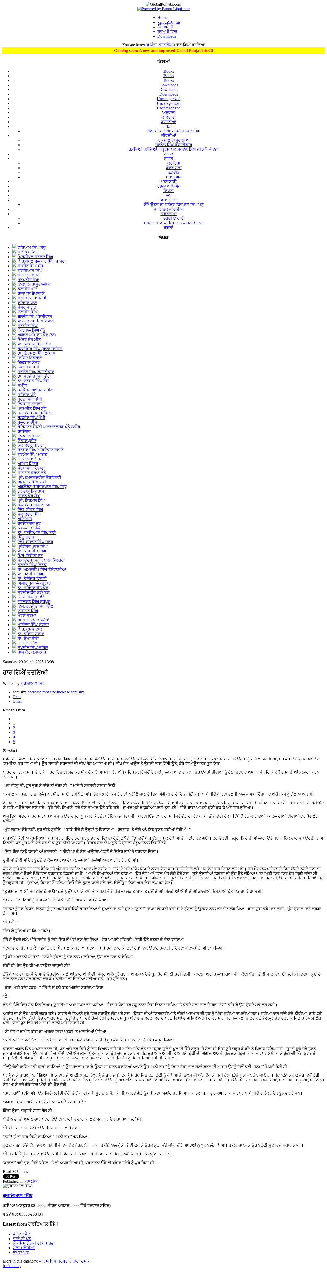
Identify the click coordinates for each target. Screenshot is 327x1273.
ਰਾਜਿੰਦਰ (24, 431)
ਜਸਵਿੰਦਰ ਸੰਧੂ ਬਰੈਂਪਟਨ (35, 413)
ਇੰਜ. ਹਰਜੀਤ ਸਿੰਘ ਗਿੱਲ (35, 606)
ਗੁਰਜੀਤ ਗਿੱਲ (27, 643)
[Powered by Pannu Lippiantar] (163, 9)
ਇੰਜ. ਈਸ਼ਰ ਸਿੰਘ (30, 509)
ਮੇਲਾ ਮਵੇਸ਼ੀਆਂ (24, 1248)
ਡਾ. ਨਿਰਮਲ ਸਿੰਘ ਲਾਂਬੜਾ (36, 353)
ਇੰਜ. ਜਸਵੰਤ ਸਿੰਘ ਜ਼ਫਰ (35, 542)
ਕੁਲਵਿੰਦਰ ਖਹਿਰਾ (31, 445)
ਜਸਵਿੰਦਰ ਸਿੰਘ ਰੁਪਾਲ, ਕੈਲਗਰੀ (41, 560)
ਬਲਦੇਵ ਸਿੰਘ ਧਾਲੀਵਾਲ (35, 316)
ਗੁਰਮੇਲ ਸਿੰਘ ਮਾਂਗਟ (32, 454)
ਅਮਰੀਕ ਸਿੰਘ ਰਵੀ (32, 482)
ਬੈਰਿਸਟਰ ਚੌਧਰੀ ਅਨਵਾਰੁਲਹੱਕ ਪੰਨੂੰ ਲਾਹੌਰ (49, 427)
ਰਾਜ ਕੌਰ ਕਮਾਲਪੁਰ (32, 652)
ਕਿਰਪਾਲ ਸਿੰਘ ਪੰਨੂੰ (31, 330)
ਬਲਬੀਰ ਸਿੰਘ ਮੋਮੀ (31, 417)
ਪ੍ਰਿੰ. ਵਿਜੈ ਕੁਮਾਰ (30, 555)
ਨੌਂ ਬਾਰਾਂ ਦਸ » (79, 1261)
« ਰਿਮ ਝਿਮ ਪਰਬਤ (53, 1261)
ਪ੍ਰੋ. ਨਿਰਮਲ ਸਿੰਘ (31, 500)
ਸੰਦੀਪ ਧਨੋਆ (28, 252)
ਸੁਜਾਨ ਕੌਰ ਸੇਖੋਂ (29, 496)
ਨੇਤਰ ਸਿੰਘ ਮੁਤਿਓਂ (31, 597)
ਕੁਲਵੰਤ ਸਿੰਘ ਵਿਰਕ (32, 565)
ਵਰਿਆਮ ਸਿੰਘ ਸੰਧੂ (32, 247)
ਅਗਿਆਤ (25, 519)
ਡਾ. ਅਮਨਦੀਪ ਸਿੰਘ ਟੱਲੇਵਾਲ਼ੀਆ (42, 569)
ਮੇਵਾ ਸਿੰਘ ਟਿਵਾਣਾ (31, 468)
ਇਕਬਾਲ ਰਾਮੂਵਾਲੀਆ (34, 284)
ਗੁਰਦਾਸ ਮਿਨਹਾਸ (31, 491)
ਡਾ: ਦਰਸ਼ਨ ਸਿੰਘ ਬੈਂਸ (33, 381)
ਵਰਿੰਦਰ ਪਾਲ (27, 302)
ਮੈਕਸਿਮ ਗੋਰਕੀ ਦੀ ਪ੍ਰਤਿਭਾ (34, 1243)
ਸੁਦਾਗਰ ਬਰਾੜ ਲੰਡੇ (32, 473)
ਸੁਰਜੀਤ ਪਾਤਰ (28, 275)
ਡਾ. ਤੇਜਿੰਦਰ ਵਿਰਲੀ (32, 578)
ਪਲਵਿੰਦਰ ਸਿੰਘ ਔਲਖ (34, 505)
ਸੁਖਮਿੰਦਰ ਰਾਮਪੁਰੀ (32, 298)
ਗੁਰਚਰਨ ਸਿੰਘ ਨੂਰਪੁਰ (34, 601)
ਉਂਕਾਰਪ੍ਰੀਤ (27, 440)
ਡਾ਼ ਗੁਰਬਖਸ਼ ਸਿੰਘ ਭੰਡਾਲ (36, 321)
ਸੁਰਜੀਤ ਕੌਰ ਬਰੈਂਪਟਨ (34, 592)
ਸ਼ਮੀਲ (22, 385)
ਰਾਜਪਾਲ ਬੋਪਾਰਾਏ (31, 293)
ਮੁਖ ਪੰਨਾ (150, 45)
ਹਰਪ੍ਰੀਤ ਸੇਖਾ (28, 279)
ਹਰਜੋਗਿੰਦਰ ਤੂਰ (29, 523)
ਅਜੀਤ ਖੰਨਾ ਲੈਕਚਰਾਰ (34, 583)
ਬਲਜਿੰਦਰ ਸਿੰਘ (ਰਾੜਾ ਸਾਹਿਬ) (40, 348)
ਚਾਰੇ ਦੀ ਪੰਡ (22, 1238)
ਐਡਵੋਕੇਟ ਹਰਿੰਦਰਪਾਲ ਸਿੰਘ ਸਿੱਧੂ (42, 486)
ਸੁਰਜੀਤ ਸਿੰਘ (28, 325)
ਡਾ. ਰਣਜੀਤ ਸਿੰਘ (30, 574)
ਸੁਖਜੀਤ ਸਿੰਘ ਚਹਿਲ (33, 647)
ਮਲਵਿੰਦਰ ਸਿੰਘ (29, 514)
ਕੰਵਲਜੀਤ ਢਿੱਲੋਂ (29, 528)
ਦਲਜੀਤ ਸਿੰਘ (28, 312)
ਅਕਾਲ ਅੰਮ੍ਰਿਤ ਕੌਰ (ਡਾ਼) (37, 335)
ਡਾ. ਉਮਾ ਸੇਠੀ (28, 638)
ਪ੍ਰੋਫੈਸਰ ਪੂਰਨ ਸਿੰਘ (33, 546)
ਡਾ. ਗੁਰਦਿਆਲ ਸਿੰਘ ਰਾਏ (37, 532)
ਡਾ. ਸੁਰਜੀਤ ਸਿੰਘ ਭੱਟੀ (34, 376)
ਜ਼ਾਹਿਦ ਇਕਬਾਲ (30, 358)
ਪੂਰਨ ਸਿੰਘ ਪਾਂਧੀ (30, 399)
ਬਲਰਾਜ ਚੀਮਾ (28, 422)
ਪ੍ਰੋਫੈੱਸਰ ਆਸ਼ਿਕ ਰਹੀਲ (35, 390)
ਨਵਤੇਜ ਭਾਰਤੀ (28, 367)
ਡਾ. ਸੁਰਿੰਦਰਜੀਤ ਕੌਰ (33, 588)
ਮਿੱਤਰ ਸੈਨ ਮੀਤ (29, 339)
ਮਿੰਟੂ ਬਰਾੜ (26, 537)
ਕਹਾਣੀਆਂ (166, 45)
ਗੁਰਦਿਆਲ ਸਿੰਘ (30, 270)
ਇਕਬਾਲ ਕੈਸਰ (29, 362)
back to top (12, 1266)
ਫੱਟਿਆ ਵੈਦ (21, 1234)
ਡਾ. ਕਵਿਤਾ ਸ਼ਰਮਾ (31, 634)
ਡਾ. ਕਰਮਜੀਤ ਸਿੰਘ (32, 551)
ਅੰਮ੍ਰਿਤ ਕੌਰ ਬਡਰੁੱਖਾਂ (33, 620)
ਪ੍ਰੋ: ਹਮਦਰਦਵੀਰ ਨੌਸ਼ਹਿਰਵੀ (39, 477)
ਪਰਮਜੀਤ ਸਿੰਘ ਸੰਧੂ (32, 408)
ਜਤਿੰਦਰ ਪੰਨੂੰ (27, 394)
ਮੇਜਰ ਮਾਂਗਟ (27, 307)
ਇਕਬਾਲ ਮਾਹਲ (29, 436)
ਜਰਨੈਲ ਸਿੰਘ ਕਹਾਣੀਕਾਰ (36, 371)
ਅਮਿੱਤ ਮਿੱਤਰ (28, 463)
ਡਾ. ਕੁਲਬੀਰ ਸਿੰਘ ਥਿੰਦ (34, 344)
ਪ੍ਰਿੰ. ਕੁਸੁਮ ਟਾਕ (30, 629)
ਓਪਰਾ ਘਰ (21, 1252)
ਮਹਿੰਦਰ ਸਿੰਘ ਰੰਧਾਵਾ (33, 624)
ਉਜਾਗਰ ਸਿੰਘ (28, 611)
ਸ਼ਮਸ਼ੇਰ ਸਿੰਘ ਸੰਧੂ (30, 266)
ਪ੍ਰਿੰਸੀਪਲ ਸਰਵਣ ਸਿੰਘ (35, 256)
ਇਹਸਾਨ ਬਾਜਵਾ (30, 404)
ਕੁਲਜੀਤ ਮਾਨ (27, 289)
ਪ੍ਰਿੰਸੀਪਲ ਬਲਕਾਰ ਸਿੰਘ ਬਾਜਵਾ (42, 261)
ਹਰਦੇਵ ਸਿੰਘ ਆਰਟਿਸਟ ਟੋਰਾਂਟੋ (40, 450)
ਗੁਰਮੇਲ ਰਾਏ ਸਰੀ (31, 459)
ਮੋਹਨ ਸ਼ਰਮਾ (27, 615)
